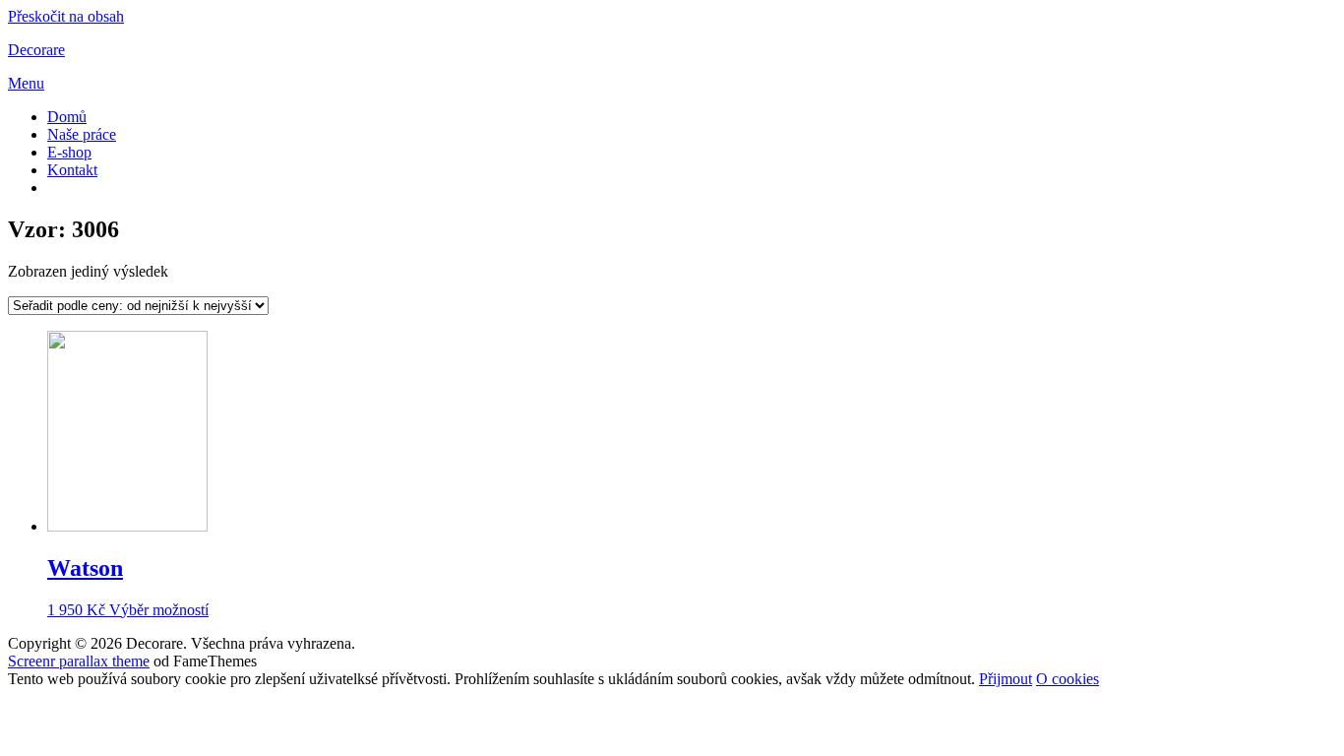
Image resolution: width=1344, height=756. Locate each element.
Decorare (36, 49)
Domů (67, 116)
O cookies (1067, 678)
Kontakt (72, 169)
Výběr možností (159, 609)
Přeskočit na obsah (66, 16)
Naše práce (81, 134)
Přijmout (1005, 678)
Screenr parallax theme (79, 661)
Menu (26, 83)
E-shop (69, 152)
